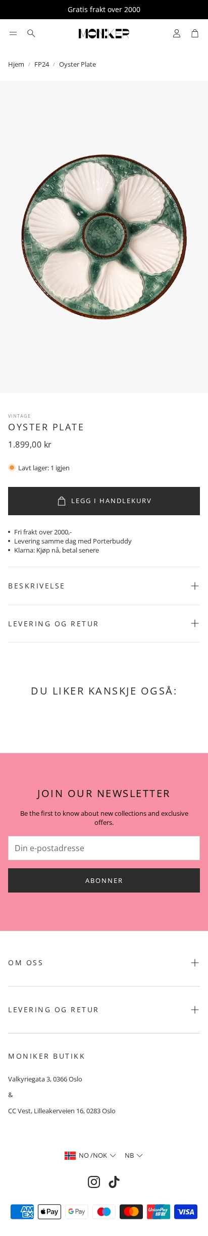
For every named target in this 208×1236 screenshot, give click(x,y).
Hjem (16, 64)
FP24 (41, 64)
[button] (13, 33)
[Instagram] (94, 1182)
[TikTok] (114, 1182)
